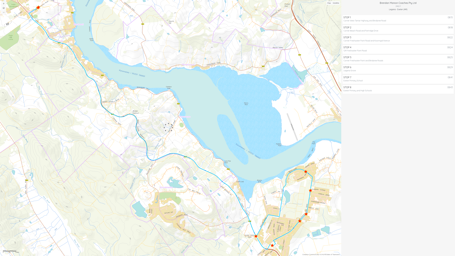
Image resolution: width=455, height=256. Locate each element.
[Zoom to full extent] (3, 8)
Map (329, 3)
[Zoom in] (3, 3)
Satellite (336, 3)
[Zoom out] (3, 12)
